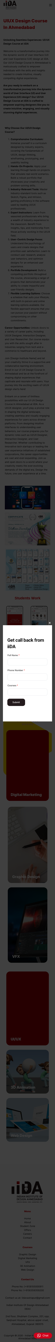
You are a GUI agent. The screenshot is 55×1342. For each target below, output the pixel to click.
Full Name (13, 655)
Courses (12, 685)
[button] (43, 1335)
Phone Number (16, 670)
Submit (16, 702)
